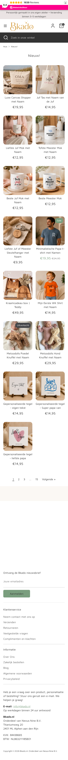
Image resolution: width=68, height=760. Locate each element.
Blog (6, 667)
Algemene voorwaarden (17, 673)
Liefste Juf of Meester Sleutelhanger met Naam (18, 252)
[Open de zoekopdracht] (5, 37)
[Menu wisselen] (5, 25)
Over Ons (9, 656)
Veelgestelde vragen (15, 633)
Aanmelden (16, 593)
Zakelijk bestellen (13, 662)
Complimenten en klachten (19, 638)
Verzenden (9, 622)
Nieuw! (14, 46)
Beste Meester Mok (50, 198)
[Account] (53, 24)
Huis (5, 46)
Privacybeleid (11, 678)
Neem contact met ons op (19, 616)
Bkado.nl (24, 751)
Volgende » (48, 479)
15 (36, 479)
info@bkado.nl (21, 706)
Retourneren (10, 627)
